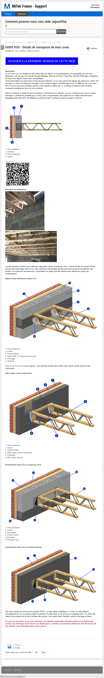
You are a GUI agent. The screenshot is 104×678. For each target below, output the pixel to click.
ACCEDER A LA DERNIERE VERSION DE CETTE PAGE (41, 61)
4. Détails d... (17, 645)
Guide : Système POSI (51, 42)
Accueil (8, 13)
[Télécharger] (47, 348)
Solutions (22, 13)
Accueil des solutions (14, 42)
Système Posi (32, 42)
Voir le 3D (9, 161)
